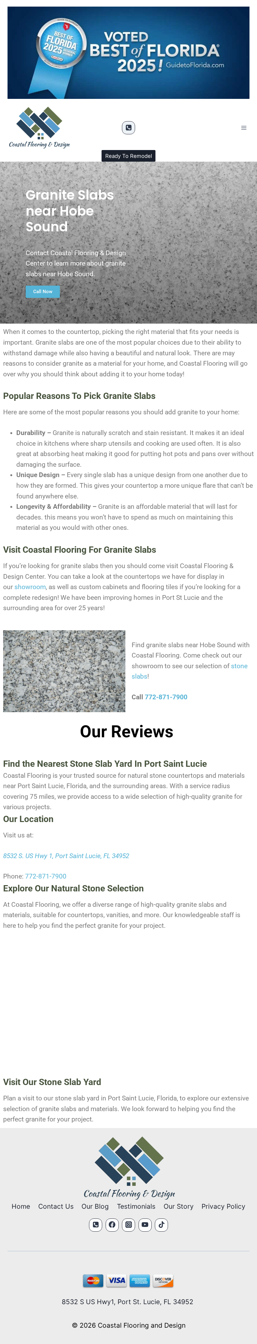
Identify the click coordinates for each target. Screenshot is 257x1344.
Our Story (179, 1206)
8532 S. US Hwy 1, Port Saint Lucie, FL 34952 (66, 856)
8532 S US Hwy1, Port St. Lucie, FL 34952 (128, 1302)
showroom (30, 587)
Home (21, 1206)
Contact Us (56, 1206)
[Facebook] (112, 1225)
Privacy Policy (223, 1206)
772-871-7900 (166, 697)
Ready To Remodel (128, 156)
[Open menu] (243, 127)
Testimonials (136, 1206)
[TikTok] (161, 1225)
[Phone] (128, 127)
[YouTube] (145, 1225)
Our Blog (95, 1206)
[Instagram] (128, 1225)
